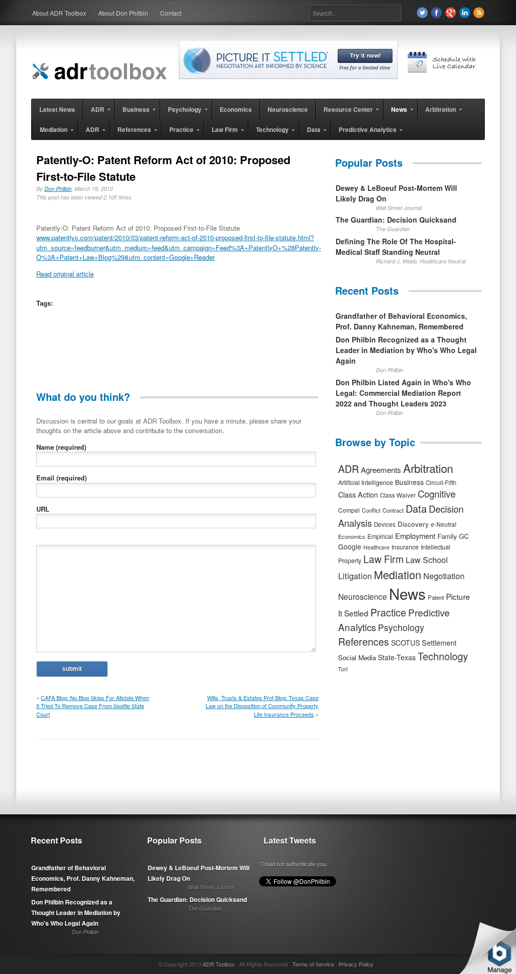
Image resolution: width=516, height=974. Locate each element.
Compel (349, 510)
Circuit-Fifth (441, 482)
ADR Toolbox (219, 964)
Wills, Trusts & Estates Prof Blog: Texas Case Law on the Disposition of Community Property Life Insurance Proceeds (262, 705)
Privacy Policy (356, 964)
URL (42, 509)
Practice (388, 612)
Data (416, 508)
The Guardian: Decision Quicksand (396, 220)
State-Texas (397, 657)
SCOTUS (405, 643)
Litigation (355, 576)
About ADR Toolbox (59, 13)
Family (447, 536)
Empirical (380, 536)
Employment (415, 535)
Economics (351, 536)
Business (409, 482)
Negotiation (444, 576)
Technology (443, 656)
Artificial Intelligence (365, 482)
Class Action (358, 494)
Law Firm (383, 559)
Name (61, 447)
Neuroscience (362, 596)
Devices (385, 524)
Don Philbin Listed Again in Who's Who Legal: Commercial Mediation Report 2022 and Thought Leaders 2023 (403, 392)
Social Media (357, 657)
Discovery (413, 524)
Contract (393, 510)
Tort (343, 669)
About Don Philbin (123, 13)
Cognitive (437, 493)
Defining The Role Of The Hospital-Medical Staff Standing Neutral (396, 246)
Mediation (397, 574)
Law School (427, 560)
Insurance (405, 546)
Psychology (401, 627)
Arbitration (428, 468)
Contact (170, 13)
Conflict (371, 510)
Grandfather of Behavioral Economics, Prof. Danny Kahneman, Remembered (401, 321)
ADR (348, 468)
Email (61, 477)
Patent (436, 597)
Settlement (439, 643)
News (407, 593)
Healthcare (376, 547)
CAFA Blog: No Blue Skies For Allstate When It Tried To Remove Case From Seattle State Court (92, 705)
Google (349, 546)
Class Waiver (398, 495)
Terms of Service (313, 964)
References (363, 641)
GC (464, 536)
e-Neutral (444, 524)
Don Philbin (58, 188)
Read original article (65, 274)
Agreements (381, 469)
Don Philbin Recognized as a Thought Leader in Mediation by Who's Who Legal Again (406, 350)
